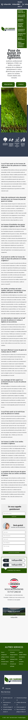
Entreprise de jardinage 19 (21, 30)
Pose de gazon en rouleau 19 (21, 16)
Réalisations (8, 84)
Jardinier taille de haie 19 (22, 34)
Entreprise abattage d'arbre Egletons (14, 659)
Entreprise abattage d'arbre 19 (20, 25)
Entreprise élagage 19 (20, 20)
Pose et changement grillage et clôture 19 (21, 44)
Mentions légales (22, 717)
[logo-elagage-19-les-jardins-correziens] (8, 28)
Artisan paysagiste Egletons (21, 662)
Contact (21, 84)
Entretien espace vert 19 (21, 11)
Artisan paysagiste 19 (21, 39)
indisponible (7, 4)
